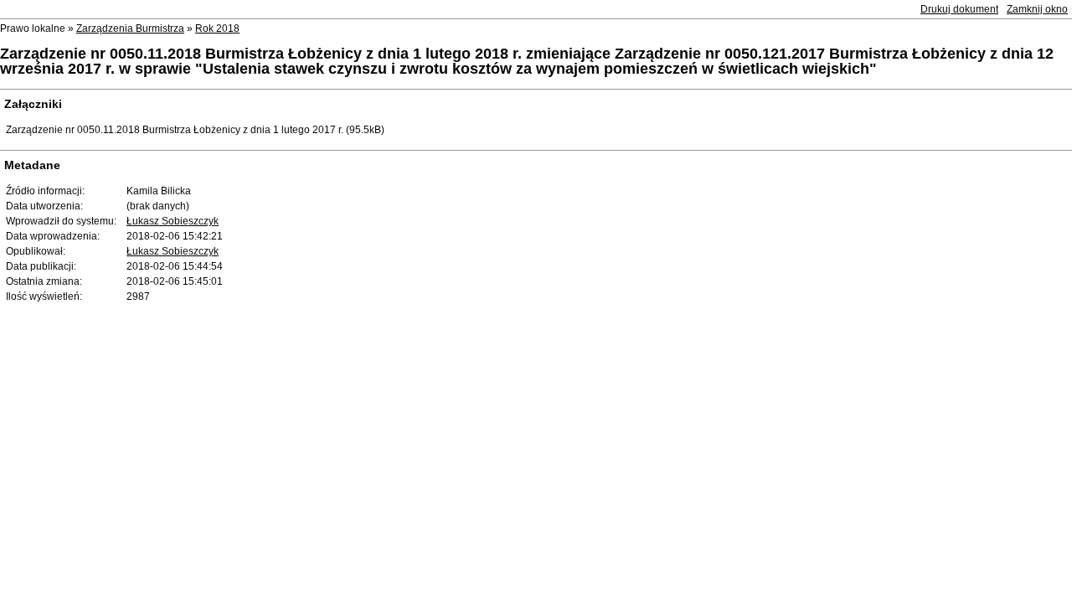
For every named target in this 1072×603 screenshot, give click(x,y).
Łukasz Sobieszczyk (172, 221)
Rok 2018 (217, 28)
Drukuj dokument (959, 9)
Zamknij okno (1037, 9)
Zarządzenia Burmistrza (130, 28)
